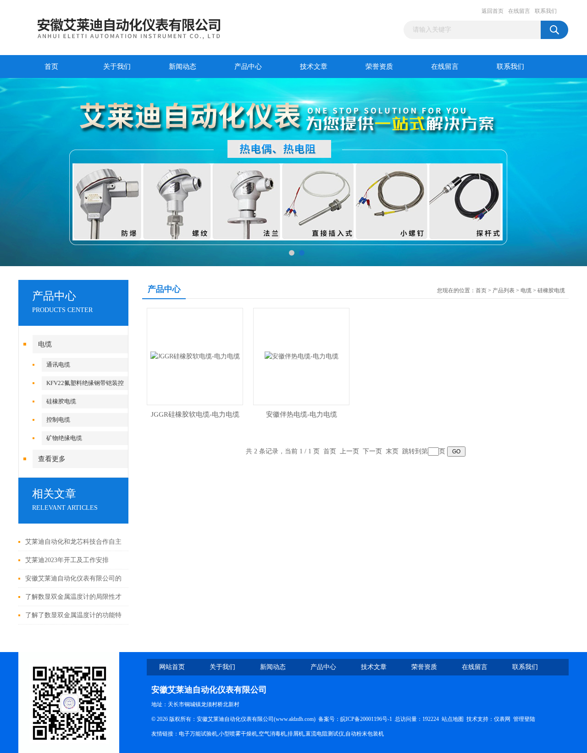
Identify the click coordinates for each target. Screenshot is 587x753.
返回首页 (493, 11)
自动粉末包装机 (364, 734)
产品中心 (248, 66)
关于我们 (117, 66)
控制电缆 (58, 419)
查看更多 (52, 459)
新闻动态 (182, 66)
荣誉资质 (379, 66)
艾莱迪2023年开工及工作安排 (67, 560)
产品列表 (504, 290)
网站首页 (172, 667)
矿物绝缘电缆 (64, 438)
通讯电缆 (58, 364)
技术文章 (313, 66)
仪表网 (502, 719)
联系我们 (546, 11)
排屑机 (296, 734)
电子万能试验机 (198, 734)
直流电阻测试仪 (324, 734)
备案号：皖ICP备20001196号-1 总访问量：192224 (380, 719)
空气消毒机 (272, 734)
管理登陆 (524, 719)
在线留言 (519, 11)
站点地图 (453, 719)
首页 (51, 66)
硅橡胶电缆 (61, 401)
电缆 (45, 344)
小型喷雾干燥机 (238, 734)
